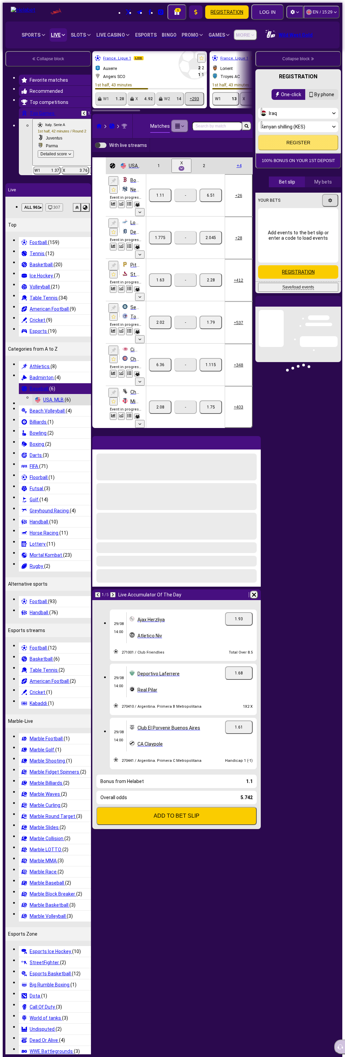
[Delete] (254, 605)
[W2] (210, 206)
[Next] (113, 605)
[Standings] (129, 215)
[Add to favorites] (201, 58)
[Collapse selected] (77, 207)
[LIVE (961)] (99, 126)
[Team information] (136, 215)
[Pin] (113, 191)
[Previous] (84, 113)
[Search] (246, 126)
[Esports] (231, 150)
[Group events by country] (85, 207)
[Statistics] (113, 215)
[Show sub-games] (140, 223)
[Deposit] (195, 12)
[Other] (179, 126)
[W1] (160, 206)
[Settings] (294, 12)
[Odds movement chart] (121, 215)
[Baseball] (112, 126)
